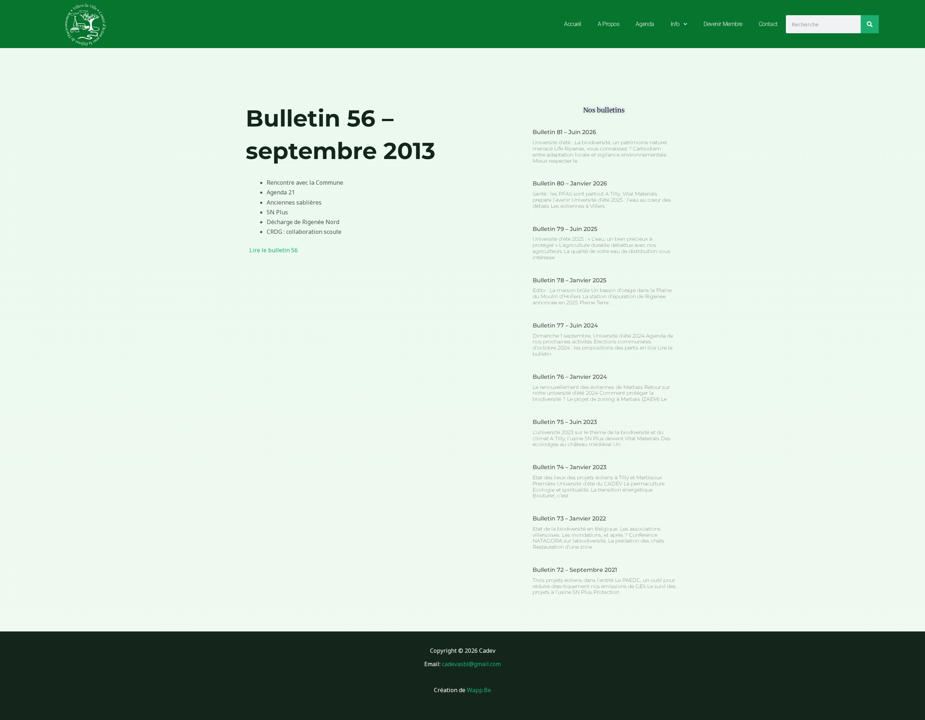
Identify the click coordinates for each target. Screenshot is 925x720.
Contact (768, 24)
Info (675, 24)
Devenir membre (723, 24)
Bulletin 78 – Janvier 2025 (569, 280)
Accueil (572, 24)
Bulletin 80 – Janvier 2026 (570, 183)
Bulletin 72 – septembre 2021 (575, 569)
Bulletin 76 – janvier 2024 (570, 376)
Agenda (645, 24)
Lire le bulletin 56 (273, 250)
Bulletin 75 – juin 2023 (565, 422)
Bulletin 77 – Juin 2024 (565, 325)
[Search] (870, 24)
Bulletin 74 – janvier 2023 (569, 467)
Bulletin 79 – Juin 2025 (565, 229)
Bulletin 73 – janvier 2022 (569, 518)
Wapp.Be (479, 690)
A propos (608, 24)
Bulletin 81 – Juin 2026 (564, 132)
